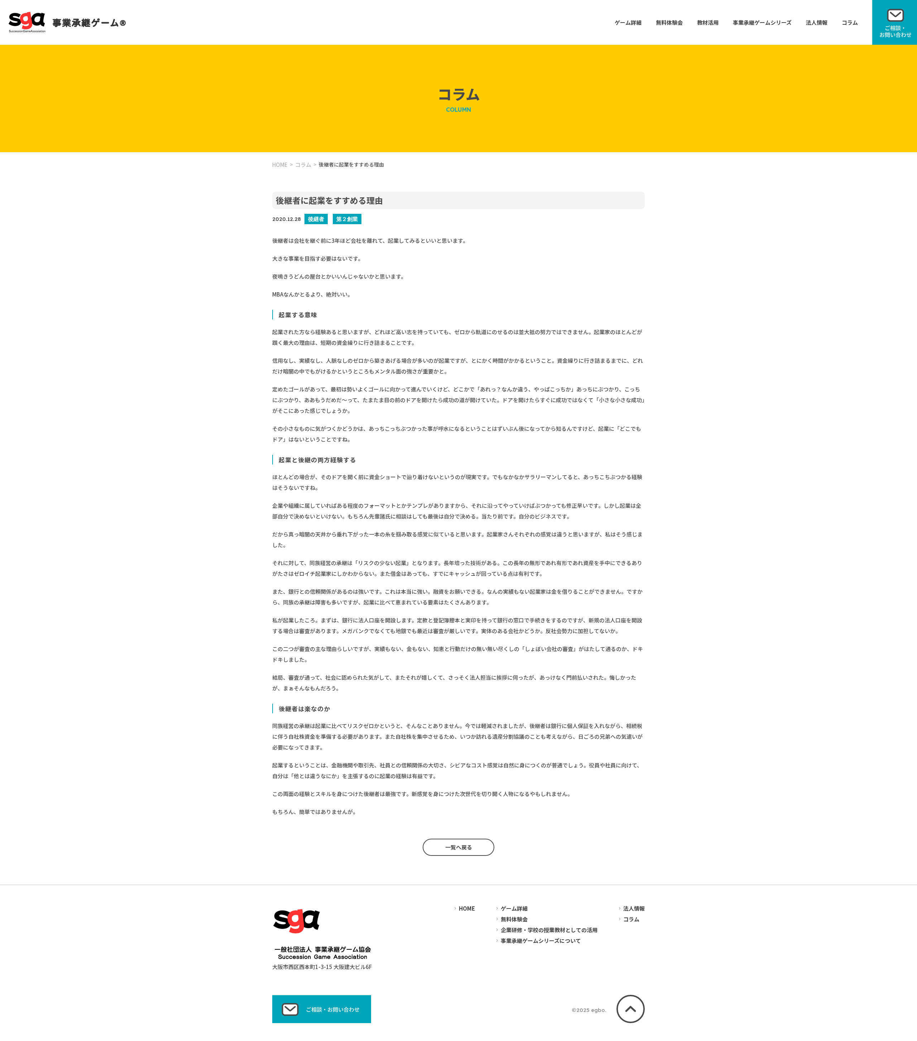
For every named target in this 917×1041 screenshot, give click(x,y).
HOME (280, 164)
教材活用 (708, 22)
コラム (850, 22)
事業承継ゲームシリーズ (762, 22)
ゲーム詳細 (628, 22)
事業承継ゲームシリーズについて (541, 940)
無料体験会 (669, 22)
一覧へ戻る (458, 847)
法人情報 (816, 22)
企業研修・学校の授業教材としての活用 (549, 930)
